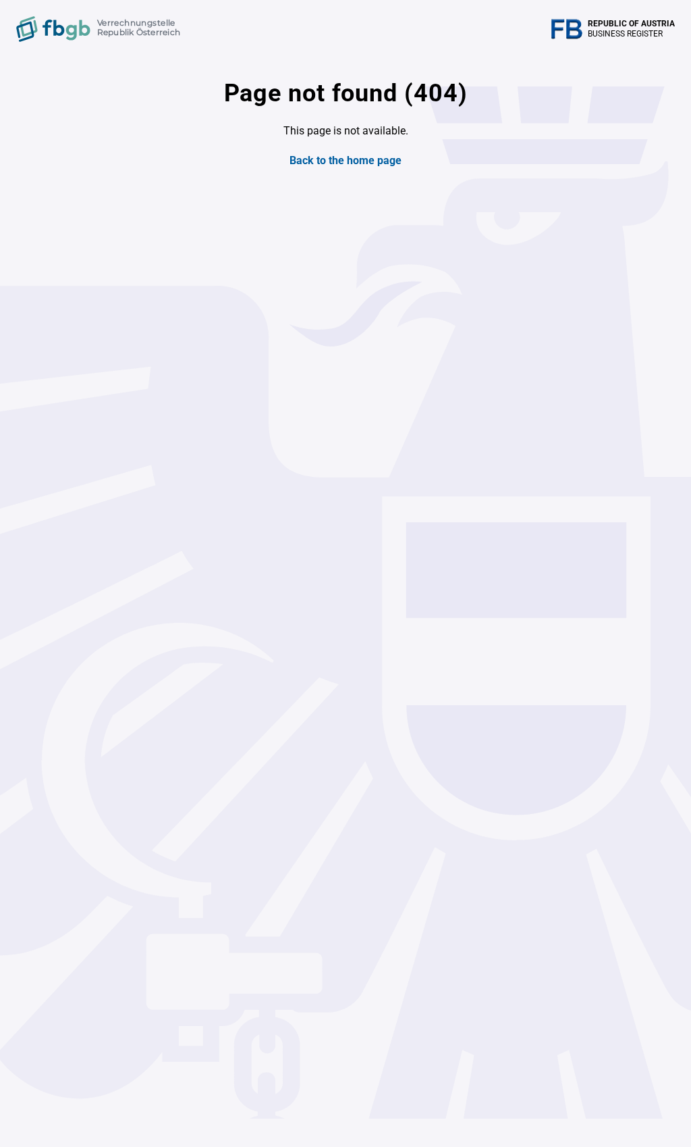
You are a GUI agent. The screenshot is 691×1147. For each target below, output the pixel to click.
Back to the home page (345, 160)
